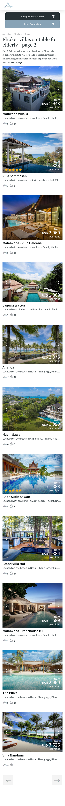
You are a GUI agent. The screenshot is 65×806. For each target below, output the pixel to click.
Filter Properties (32, 24)
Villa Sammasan (14, 176)
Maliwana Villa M (15, 114)
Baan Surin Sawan (16, 496)
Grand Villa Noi (13, 564)
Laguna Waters (14, 305)
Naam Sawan (12, 434)
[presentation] (6, 88)
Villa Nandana (13, 755)
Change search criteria (32, 16)
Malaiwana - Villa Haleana (22, 243)
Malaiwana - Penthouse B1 (22, 631)
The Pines (9, 693)
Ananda (8, 367)
